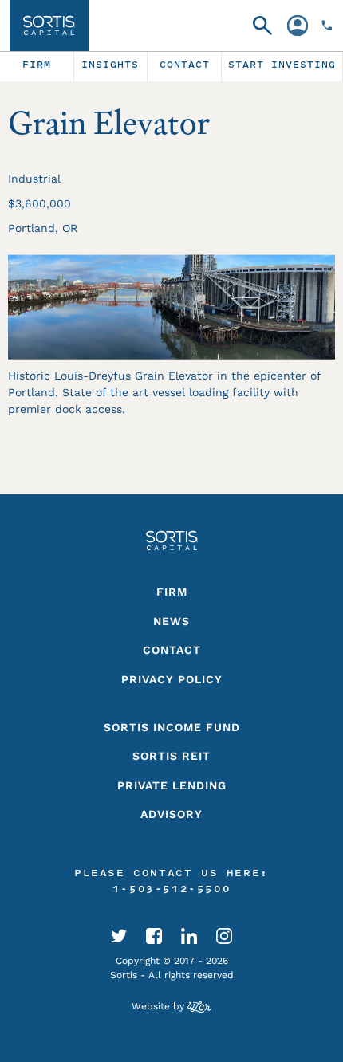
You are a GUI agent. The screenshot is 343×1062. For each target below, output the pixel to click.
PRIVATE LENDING (172, 785)
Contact (172, 649)
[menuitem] (36, 66)
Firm (171, 591)
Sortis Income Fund (172, 727)
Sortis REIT (171, 755)
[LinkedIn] (189, 935)
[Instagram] (224, 935)
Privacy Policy (172, 679)
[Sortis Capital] (49, 25)
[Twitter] (118, 935)
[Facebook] (154, 935)
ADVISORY (171, 814)
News (171, 621)
